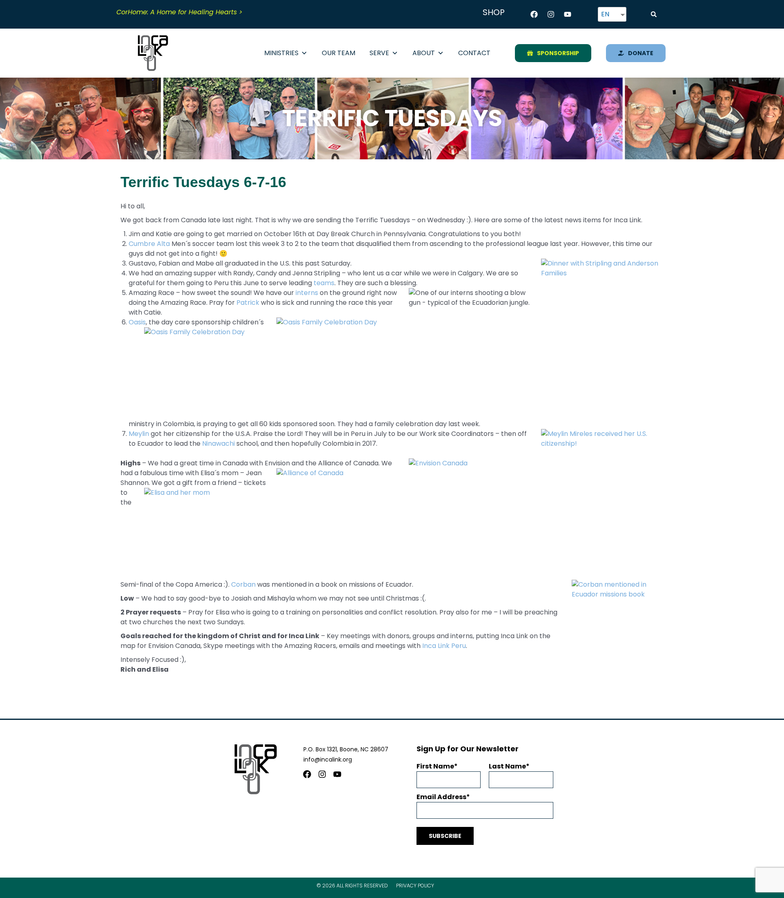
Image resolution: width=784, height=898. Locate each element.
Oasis (137, 322)
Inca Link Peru (444, 645)
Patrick (247, 302)
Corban (243, 584)
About (423, 53)
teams (324, 283)
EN (605, 14)
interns (307, 292)
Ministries (281, 53)
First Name (435, 766)
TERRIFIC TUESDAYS (392, 118)
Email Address (441, 797)
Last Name (507, 766)
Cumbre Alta (149, 243)
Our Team (338, 53)
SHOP (494, 12)
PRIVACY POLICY (415, 885)
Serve (379, 53)
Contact (474, 53)
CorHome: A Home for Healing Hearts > (179, 12)
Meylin (139, 433)
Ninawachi (218, 443)
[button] (653, 14)
